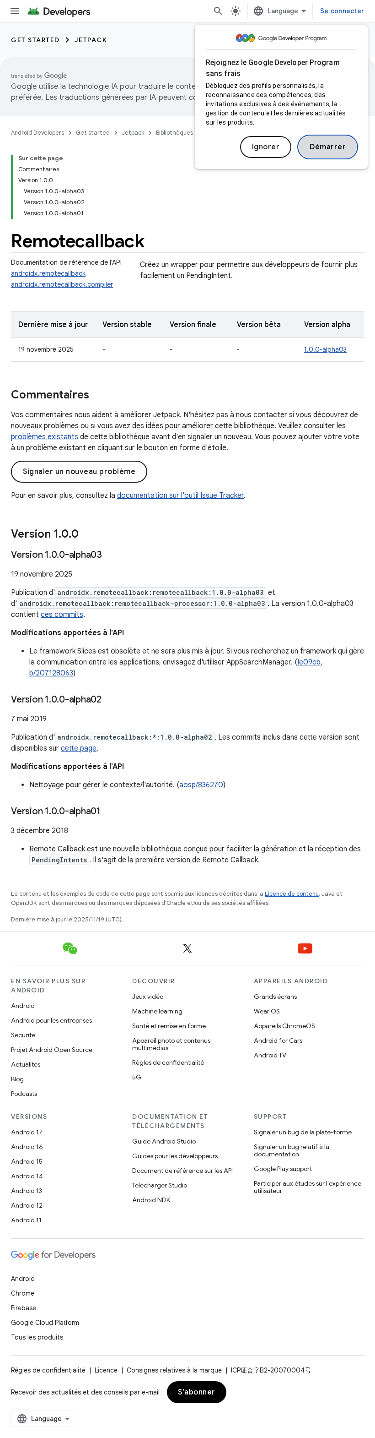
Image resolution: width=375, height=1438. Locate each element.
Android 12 (27, 1205)
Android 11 (26, 1220)
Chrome (22, 1293)
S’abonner (196, 1392)
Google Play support (283, 1169)
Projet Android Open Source (51, 1050)
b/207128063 (51, 673)
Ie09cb (309, 662)
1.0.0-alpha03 (325, 349)
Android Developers (37, 132)
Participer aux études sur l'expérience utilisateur (307, 1187)
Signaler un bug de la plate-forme (303, 1132)
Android (23, 1006)
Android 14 (27, 1176)
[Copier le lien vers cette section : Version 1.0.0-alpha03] (111, 555)
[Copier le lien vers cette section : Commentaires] (98, 395)
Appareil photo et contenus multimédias (171, 1044)
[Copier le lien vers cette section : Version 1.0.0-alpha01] (110, 811)
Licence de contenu (292, 894)
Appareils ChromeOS (284, 1026)
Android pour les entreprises (51, 1020)
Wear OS (267, 1011)
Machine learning (157, 1011)
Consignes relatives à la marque (174, 1370)
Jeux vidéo (147, 996)
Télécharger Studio (159, 1185)
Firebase (23, 1308)
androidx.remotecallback (48, 273)
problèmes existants (44, 436)
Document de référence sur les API (182, 1170)
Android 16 (27, 1147)
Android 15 (27, 1161)
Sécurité (23, 1035)
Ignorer (266, 147)
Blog (17, 1079)
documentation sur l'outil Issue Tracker (180, 495)
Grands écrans (275, 996)
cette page (78, 748)
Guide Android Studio (164, 1141)
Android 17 (27, 1132)
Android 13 (26, 1191)
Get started (35, 40)
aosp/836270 (201, 785)
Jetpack (91, 40)
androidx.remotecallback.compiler (62, 284)
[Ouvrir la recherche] (218, 10)
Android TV (270, 1055)
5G (136, 1077)
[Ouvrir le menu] (14, 11)
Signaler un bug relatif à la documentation (291, 1150)
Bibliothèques (174, 132)
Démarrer (328, 147)
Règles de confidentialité (168, 1062)
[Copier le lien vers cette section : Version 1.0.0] (88, 534)
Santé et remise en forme (169, 1026)
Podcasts (24, 1093)
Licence (106, 1370)
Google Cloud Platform (45, 1322)
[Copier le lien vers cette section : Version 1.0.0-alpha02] (111, 700)
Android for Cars (278, 1040)
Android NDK (151, 1200)
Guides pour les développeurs (175, 1156)
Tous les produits (37, 1337)
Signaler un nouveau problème (79, 471)
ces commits (62, 614)
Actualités (25, 1064)
